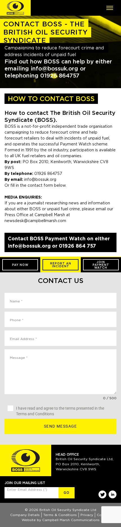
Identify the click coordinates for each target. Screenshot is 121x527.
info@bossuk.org (40, 179)
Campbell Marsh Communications (71, 520)
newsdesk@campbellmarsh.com (35, 220)
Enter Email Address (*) (27, 489)
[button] (20, 264)
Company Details (25, 515)
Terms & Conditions (60, 515)
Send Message (60, 426)
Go (67, 493)
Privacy (86, 515)
